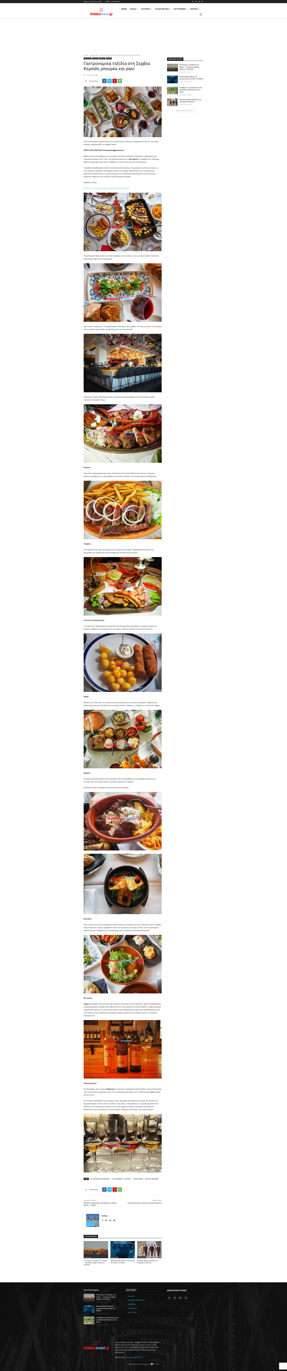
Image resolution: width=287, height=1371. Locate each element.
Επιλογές (109, 58)
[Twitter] (202, 1)
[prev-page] (85, 1270)
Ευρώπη (131, 1296)
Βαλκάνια (102, 58)
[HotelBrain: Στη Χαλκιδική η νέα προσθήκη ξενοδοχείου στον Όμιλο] (172, 90)
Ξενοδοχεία (132, 1308)
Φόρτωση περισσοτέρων (184, 111)
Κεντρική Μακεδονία (136, 1300)
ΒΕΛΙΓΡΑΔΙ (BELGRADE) (152, 1179)
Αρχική (86, 55)
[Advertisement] (143, 35)
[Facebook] (192, 1)
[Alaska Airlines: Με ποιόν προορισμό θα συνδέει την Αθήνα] (122, 1249)
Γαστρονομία (94, 55)
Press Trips (132, 1312)
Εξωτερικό (95, 58)
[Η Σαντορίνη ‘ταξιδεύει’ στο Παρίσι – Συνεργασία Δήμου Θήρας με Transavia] (96, 1249)
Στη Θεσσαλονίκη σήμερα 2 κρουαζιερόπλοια (145, 1203)
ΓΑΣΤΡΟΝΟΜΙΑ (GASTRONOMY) (100, 1179)
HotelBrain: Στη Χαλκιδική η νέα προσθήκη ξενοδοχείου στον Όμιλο (190, 90)
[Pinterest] (114, 81)
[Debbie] (92, 1220)
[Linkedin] (199, 1)
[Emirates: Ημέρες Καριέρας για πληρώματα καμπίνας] (149, 1249)
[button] (200, 14)
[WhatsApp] (120, 81)
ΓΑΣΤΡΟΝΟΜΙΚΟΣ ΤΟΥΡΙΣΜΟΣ (121, 1179)
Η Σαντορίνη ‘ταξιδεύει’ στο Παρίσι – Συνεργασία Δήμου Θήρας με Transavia (95, 1263)
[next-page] (88, 1270)
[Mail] (114, 1220)
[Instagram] (196, 1)
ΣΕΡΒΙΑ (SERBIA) (138, 1179)
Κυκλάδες (132, 1304)
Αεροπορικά (87, 1257)
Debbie (105, 1216)
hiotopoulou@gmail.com (133, 1357)
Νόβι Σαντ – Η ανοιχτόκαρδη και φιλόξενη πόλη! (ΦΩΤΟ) (106, 188)
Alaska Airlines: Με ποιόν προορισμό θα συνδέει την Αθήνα (105, 1308)
